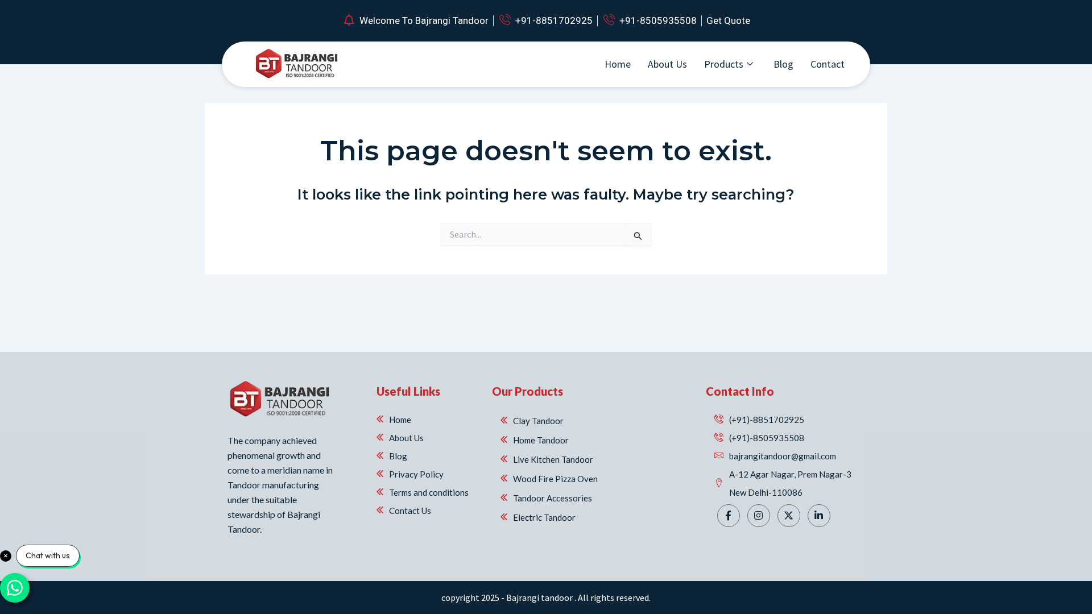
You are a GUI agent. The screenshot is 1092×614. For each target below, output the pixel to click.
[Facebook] (728, 515)
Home (618, 63)
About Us (667, 63)
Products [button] (723, 63)
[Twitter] (788, 515)
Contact (827, 63)
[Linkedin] (819, 515)
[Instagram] (758, 515)
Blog (783, 63)
